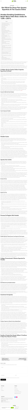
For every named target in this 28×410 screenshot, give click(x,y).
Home (2, 387)
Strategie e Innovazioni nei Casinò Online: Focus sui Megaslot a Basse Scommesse (5, 359)
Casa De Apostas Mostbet (5, 25)
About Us (16, 387)
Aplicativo (3, 40)
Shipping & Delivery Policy (18, 393)
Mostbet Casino (3, 26)
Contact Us (2, 390)
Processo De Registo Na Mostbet (5, 30)
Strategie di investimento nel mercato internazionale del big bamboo (22, 359)
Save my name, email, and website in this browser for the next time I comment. (10, 377)
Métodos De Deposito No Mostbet (6, 41)
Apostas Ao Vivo (3, 29)
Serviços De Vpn (4, 28)
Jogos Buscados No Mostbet (5, 52)
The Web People (16, 408)
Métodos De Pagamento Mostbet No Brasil (7, 59)
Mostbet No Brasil (4, 42)
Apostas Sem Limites (4, 27)
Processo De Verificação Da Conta (6, 58)
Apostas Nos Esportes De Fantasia (6, 43)
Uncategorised (12, 5)
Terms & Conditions (17, 390)
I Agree (12, 407)
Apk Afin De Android (4, 57)
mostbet (21, 90)
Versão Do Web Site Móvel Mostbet (6, 24)
